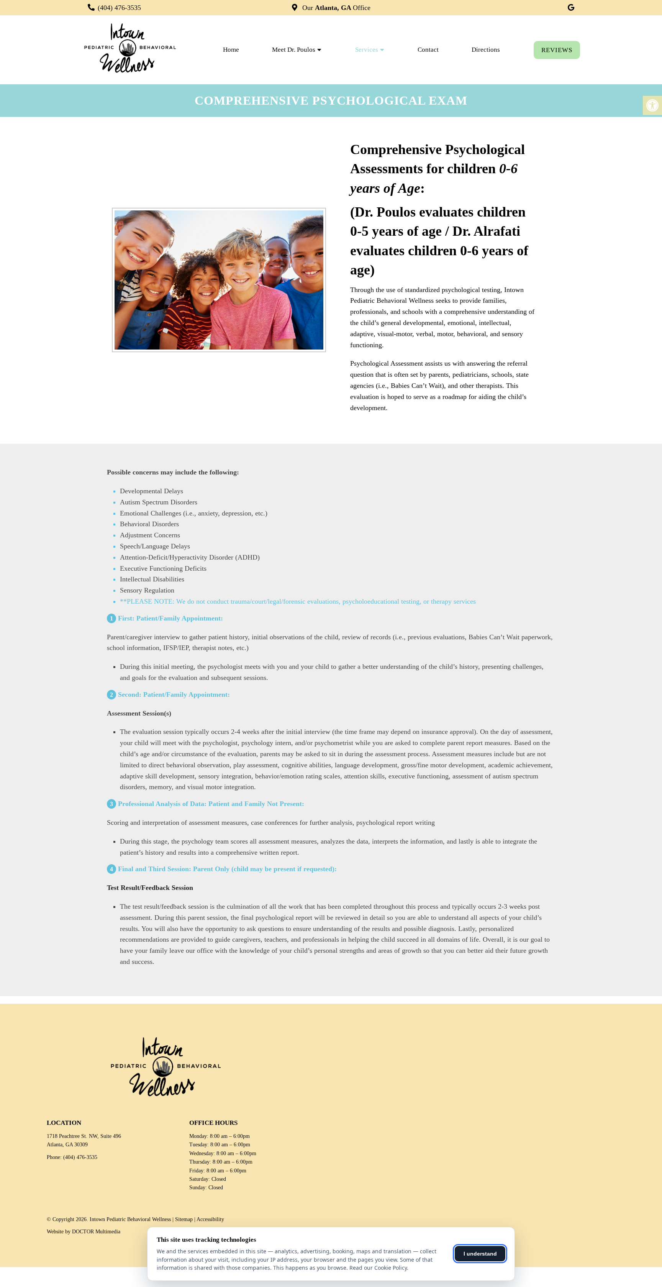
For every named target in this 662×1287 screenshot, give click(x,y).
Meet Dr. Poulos (293, 49)
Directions (486, 49)
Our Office (335, 7)
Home (231, 49)
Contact (428, 49)
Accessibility (210, 1219)
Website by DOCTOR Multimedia (83, 1231)
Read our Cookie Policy (378, 1267)
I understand (480, 1254)
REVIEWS (556, 50)
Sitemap (184, 1219)
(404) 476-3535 (119, 7)
